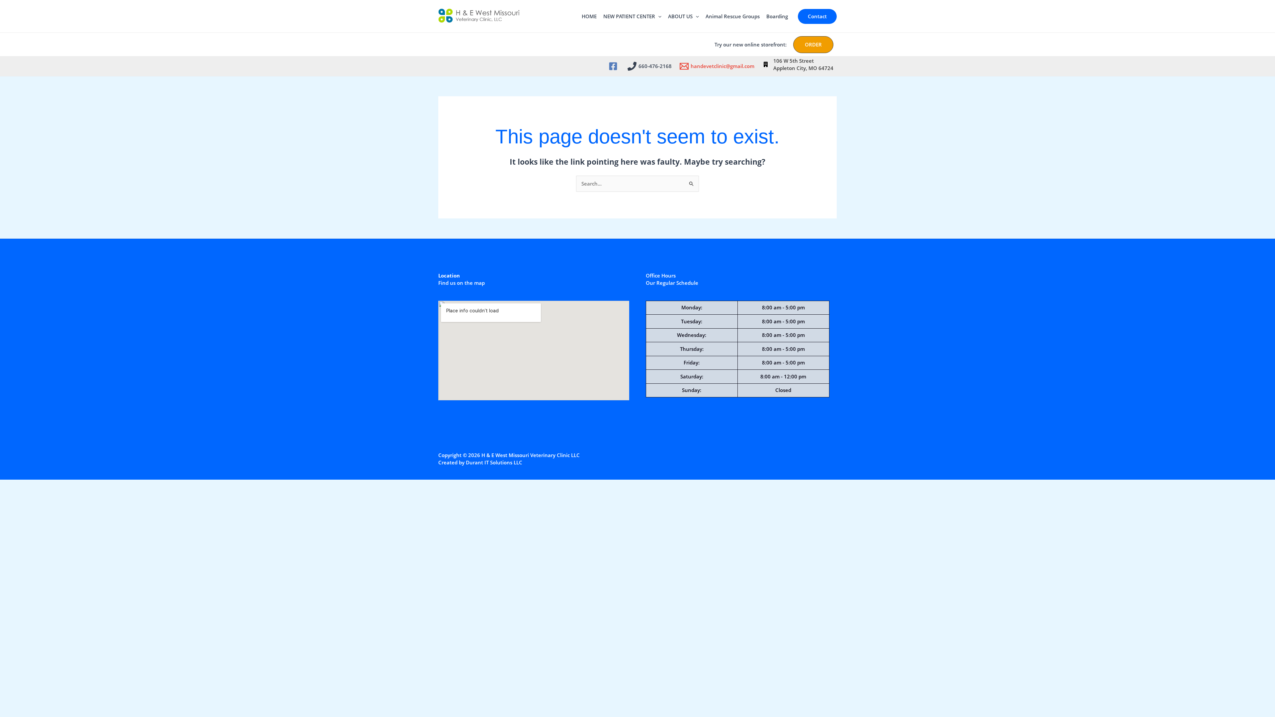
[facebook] (614, 66)
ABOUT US (680, 16)
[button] (658, 16)
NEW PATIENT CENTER (629, 16)
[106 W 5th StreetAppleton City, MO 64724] (798, 64)
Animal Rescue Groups (733, 16)
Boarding (777, 16)
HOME (589, 16)
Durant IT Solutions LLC (494, 462)
